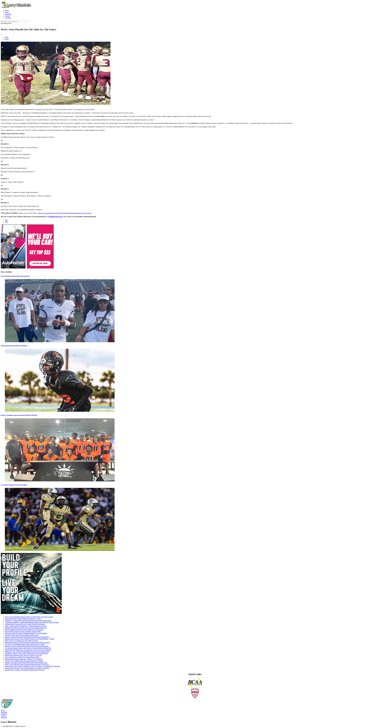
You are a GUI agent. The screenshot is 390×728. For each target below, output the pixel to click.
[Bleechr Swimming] (31, 613)
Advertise (4, 717)
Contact (3, 716)
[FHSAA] (7, 708)
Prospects (4, 714)
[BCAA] (195, 687)
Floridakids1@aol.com (55, 216)
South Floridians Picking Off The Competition (14, 345)
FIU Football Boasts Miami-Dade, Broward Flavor (15, 276)
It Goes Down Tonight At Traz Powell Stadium (14, 485)
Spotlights (4, 712)
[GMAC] (195, 698)
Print (6, 37)
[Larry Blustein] (16, 7)
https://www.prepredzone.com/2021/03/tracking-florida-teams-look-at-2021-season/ (65, 213)
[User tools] (1, 34)
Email (7, 39)
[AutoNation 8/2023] (27, 268)
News (3, 710)
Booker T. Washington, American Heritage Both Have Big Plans (19, 415)
